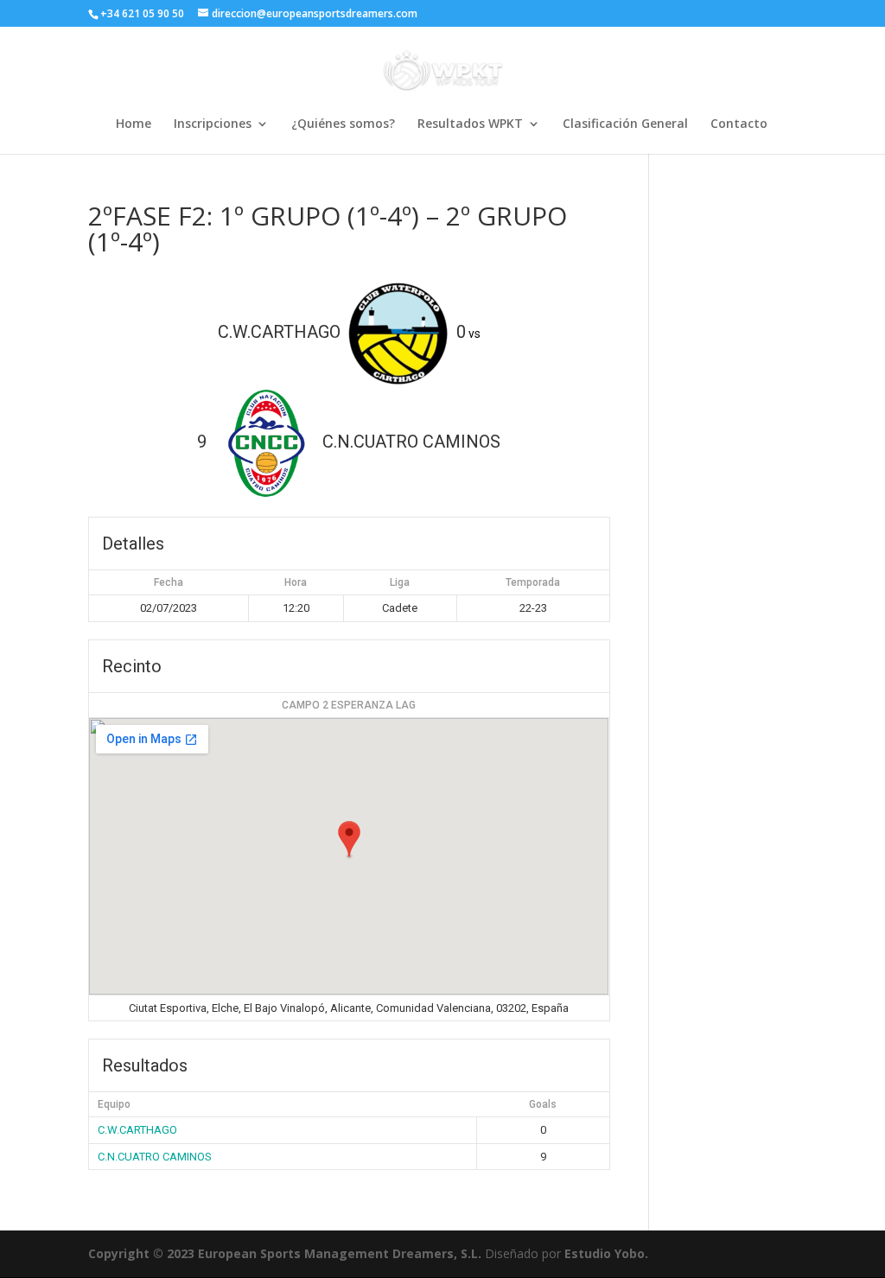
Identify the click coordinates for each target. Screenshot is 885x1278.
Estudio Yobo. (606, 1253)
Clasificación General (625, 124)
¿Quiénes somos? (343, 124)
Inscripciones (212, 124)
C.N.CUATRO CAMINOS (155, 1156)
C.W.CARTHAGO (137, 1129)
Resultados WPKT (470, 124)
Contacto (738, 124)
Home (133, 124)
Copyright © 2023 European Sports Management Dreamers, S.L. (284, 1253)
